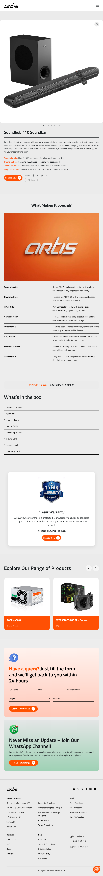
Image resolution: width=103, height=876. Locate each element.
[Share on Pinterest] (42, 175)
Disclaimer (42, 858)
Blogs (9, 848)
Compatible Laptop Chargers (50, 807)
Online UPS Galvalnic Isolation (19, 807)
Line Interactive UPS (15, 812)
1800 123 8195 (79, 841)
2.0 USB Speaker (77, 817)
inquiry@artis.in (79, 836)
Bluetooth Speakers (78, 812)
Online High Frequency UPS (18, 803)
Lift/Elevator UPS (14, 817)
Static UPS (11, 821)
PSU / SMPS (43, 820)
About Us (10, 853)
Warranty (42, 839)
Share (33, 180)
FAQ (8, 844)
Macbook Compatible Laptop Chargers (50, 814)
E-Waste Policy (44, 848)
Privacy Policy (44, 853)
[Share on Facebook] (33, 175)
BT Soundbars (76, 807)
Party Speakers (76, 803)
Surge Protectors (45, 825)
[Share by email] (46, 175)
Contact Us (11, 839)
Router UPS (11, 826)
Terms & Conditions (46, 844)
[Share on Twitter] (38, 175)
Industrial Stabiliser (46, 803)
